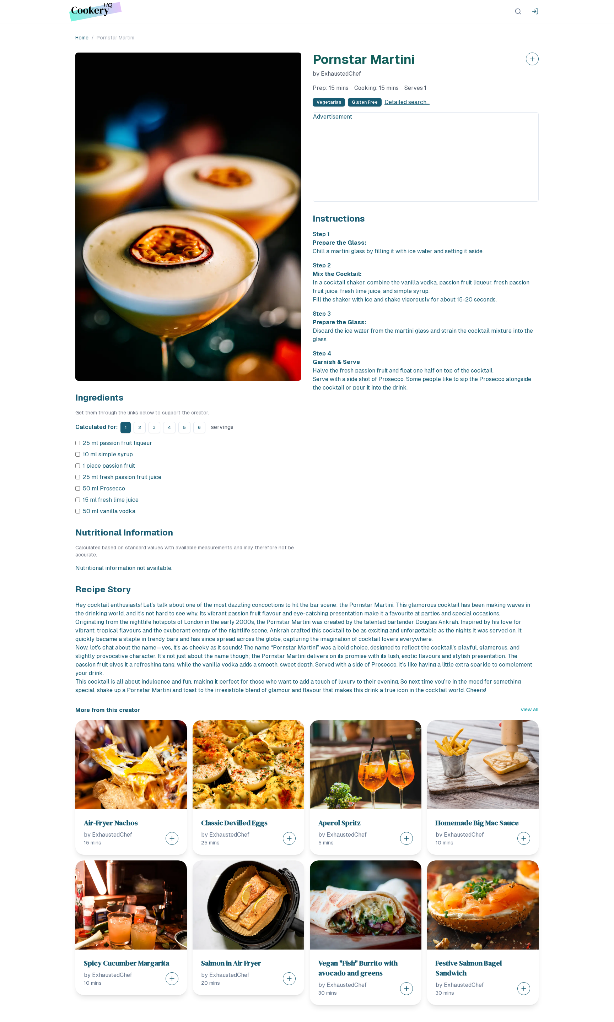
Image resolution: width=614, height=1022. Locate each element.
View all (530, 709)
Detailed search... (407, 102)
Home (81, 37)
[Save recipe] (532, 59)
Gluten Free (365, 102)
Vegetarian (329, 102)
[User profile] (535, 11)
